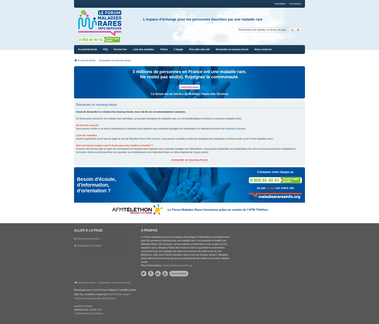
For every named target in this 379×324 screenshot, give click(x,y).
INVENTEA (113, 294)
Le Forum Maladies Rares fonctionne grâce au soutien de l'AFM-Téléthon (218, 209)
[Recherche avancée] (298, 29)
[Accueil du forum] (101, 23)
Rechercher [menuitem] (120, 49)
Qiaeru (112, 298)
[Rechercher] (292, 29)
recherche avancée (235, 128)
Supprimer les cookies (89, 245)
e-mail (270, 188)
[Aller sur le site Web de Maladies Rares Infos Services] (275, 196)
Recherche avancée (88, 238)
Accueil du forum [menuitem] (87, 49)
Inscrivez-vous (189, 87)
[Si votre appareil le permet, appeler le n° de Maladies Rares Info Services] (275, 180)
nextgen (126, 294)
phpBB (94, 290)
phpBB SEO (95, 309)
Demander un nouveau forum (189, 160)
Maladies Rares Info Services (144, 138)
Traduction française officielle (89, 298)
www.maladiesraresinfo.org (177, 265)
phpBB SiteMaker (83, 306)
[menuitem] (143, 49)
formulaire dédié (85, 152)
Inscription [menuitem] (280, 3)
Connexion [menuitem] (295, 3)
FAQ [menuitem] (105, 49)
